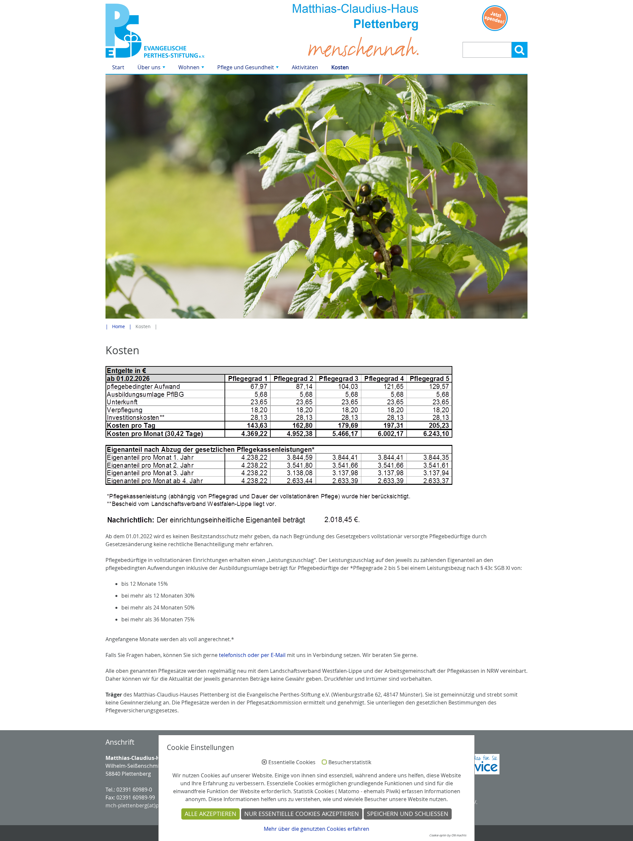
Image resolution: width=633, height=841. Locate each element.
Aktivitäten (305, 67)
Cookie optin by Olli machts (447, 835)
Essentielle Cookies (292, 762)
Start (118, 67)
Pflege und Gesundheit (248, 69)
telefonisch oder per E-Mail (252, 655)
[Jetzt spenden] (495, 18)
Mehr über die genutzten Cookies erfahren (316, 828)
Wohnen (191, 69)
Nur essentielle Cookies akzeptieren (301, 814)
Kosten (340, 67)
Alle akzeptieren (210, 814)
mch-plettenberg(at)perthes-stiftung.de (154, 805)
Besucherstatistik (349, 762)
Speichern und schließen (407, 814)
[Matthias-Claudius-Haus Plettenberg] (172, 31)
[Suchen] (520, 50)
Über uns (151, 69)
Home (118, 326)
